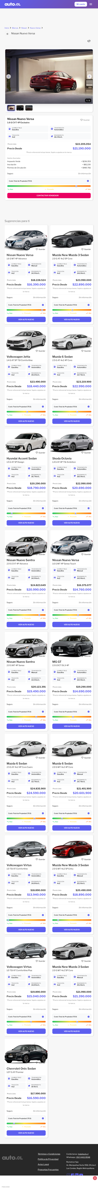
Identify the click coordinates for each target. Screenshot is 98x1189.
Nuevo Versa (35, 28)
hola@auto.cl (83, 1154)
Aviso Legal (43, 1164)
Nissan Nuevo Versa (20, 255)
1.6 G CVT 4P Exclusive (18, 122)
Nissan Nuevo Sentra (21, 560)
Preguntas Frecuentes (48, 1169)
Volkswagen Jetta (18, 356)
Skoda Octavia (61, 458)
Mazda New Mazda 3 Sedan (70, 255)
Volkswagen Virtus (19, 865)
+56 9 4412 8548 (83, 1157)
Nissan (24, 28)
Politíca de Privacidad (48, 1159)
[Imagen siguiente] (89, 76)
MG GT (57, 661)
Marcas (15, 28)
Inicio (7, 28)
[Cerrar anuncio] (95, 1178)
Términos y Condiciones (49, 1154)
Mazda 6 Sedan (62, 356)
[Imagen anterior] (8, 76)
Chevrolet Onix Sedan (21, 1068)
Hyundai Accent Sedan (22, 458)
